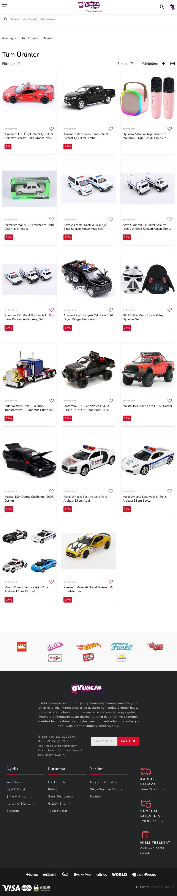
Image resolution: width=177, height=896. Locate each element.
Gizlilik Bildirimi (60, 804)
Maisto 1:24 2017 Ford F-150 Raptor (147, 406)
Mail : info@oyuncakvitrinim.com (57, 746)
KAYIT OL (128, 741)
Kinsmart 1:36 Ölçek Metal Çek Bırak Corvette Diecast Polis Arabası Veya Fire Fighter (29, 136)
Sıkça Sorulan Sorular (107, 789)
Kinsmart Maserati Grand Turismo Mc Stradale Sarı (88, 589)
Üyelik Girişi (15, 789)
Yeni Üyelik (14, 782)
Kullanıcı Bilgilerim (20, 804)
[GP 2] (147, 279)
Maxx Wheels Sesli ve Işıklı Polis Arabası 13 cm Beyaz (145, 499)
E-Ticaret (143, 887)
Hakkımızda (57, 782)
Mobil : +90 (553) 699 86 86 (55, 741)
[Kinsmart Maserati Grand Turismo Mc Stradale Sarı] (88, 551)
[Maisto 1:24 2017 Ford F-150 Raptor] (147, 370)
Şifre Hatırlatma (18, 796)
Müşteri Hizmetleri (104, 782)
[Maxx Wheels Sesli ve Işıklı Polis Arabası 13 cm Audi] (88, 460)
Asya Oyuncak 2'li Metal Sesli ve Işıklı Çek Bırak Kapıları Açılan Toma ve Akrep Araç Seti (146, 227)
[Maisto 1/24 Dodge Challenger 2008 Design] (29, 460)
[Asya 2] (88, 188)
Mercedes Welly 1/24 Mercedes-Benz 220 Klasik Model (29, 227)
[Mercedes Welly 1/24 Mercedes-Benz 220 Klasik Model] (29, 188)
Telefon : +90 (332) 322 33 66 (57, 737)
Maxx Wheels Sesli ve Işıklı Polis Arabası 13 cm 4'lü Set (27, 589)
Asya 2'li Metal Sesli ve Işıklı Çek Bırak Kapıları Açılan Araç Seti (85, 227)
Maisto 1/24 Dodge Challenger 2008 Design (29, 499)
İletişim (54, 789)
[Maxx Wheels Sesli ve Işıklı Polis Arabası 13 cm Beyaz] (147, 460)
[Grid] (163, 64)
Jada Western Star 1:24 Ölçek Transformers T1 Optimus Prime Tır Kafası (28, 408)
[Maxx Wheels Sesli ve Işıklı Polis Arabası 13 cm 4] (29, 551)
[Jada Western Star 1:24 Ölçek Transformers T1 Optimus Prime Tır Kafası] (29, 370)
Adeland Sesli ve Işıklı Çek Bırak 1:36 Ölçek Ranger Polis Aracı (88, 317)
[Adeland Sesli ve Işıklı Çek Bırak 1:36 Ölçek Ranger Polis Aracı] (88, 279)
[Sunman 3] (29, 279)
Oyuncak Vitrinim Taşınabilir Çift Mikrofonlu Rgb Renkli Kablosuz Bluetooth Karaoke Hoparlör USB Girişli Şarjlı (145, 136)
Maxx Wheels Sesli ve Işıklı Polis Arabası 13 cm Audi (85, 499)
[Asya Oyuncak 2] (147, 188)
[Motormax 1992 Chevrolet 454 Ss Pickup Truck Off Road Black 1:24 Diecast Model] (88, 370)
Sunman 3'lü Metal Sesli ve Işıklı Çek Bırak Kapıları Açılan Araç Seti (29, 317)
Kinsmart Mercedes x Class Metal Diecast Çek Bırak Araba (85, 136)
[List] (172, 64)
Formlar (96, 796)
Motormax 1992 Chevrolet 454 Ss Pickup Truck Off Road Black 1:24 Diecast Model (86, 408)
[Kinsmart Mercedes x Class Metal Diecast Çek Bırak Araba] (88, 98)
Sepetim (12, 811)
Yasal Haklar (57, 811)
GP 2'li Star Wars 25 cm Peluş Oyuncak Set (143, 317)
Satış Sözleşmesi (61, 796)
